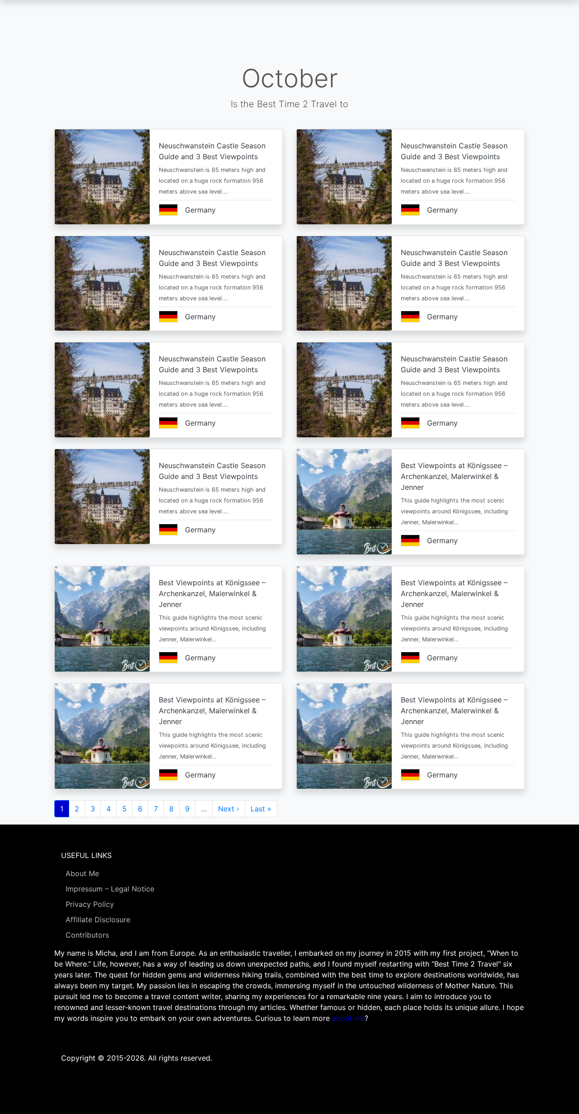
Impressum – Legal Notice (110, 888)
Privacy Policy (90, 904)
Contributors (87, 934)
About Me (82, 873)
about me (348, 1018)
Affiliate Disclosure (98, 919)
